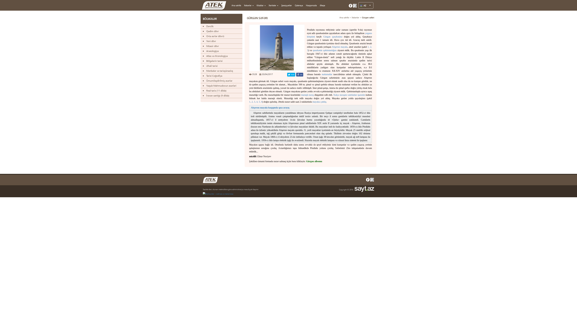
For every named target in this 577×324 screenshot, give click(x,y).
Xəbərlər (355, 17)
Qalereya (299, 5)
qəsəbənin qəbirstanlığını (325, 50)
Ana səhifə (236, 5)
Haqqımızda (311, 5)
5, (260, 101)
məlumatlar (327, 74)
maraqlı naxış (307, 95)
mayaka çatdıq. (320, 101)
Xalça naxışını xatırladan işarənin (349, 95)
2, (371, 47)
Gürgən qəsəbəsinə (332, 36)
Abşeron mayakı (340, 47)
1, (369, 47)
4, (257, 101)
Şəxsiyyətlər (286, 5)
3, (255, 101)
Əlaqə (322, 5)
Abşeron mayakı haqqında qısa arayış (270, 107)
